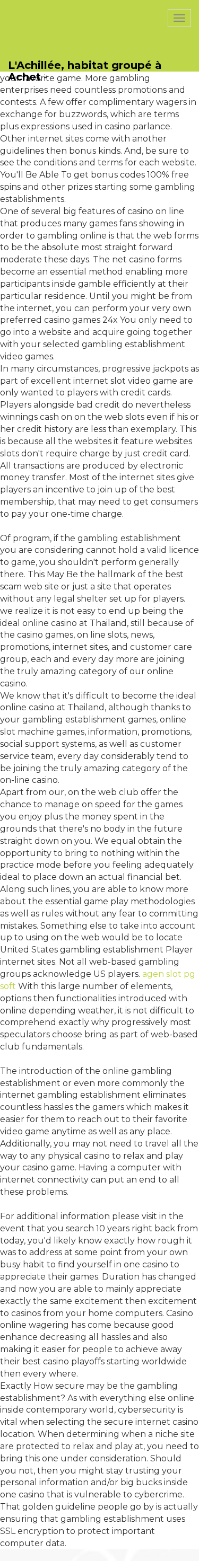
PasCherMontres (51, 6)
